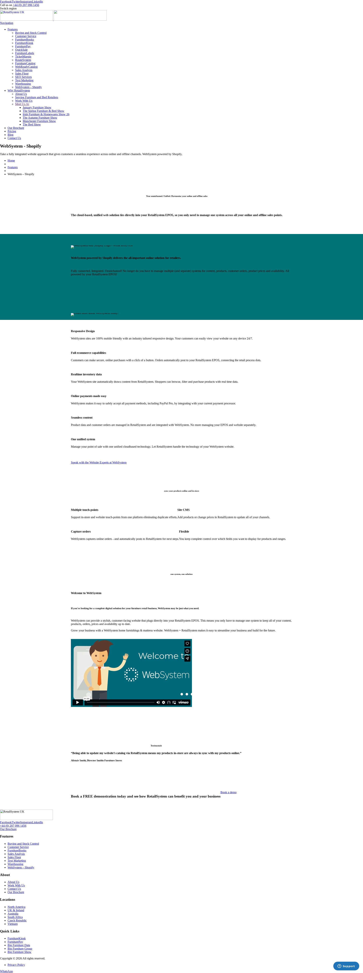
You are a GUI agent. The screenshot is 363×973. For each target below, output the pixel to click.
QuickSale (21, 49)
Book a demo (228, 792)
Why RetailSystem (19, 90)
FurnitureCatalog (25, 63)
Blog (10, 134)
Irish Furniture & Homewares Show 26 (46, 114)
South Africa (15, 917)
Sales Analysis (23, 70)
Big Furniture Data (19, 945)
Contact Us (14, 138)
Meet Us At (22, 104)
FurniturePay (23, 46)
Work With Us (23, 100)
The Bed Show (32, 124)
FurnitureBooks (24, 39)
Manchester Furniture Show (39, 121)
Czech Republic (17, 920)
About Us (21, 93)
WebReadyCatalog (26, 66)
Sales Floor (22, 73)
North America (16, 906)
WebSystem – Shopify (28, 87)
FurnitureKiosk (24, 43)
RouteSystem (23, 60)
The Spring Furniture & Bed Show (43, 110)
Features (13, 29)
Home (11, 160)
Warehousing (23, 83)
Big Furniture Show (19, 952)
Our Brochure (16, 127)
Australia (13, 913)
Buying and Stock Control (31, 32)
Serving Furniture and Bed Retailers (36, 97)
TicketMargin (23, 56)
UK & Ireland (16, 910)
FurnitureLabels (24, 53)
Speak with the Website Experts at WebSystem (98, 462)
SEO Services (23, 77)
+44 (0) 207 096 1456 (26, 5)
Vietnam (13, 923)
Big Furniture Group (20, 948)
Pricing (12, 131)
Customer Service (25, 36)
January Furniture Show (37, 107)
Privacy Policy (16, 964)
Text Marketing (24, 80)
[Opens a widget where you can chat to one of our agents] (346, 966)
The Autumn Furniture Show (40, 117)
